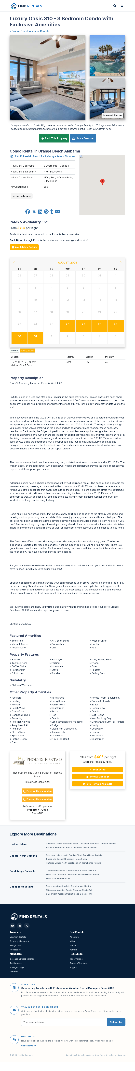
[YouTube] (12, 926)
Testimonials (16, 963)
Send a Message (99, 776)
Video (73, 941)
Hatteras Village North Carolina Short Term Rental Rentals (73, 863)
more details (23, 196)
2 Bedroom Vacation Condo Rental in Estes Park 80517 (72, 871)
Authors (73, 949)
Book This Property (55, 138)
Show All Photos (112, 115)
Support (74, 967)
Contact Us (27, 1045)
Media (73, 945)
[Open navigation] (122, 5)
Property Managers (19, 941)
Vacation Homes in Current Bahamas (98, 844)
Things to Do (16, 945)
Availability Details (25, 247)
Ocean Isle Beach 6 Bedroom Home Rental (66, 859)
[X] (27, 926)
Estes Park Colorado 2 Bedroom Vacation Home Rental (72, 874)
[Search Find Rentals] (114, 5)
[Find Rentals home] (26, 5)
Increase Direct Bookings (22, 959)
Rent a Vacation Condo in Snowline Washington (68, 886)
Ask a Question (84, 138)
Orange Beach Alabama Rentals (30, 31)
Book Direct (99, 769)
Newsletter (15, 949)
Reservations (76, 959)
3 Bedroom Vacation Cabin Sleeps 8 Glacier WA (69, 894)
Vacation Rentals (18, 937)
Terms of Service (78, 963)
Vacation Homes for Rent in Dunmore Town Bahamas (71, 847)
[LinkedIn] (19, 926)
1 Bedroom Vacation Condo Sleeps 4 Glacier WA (69, 890)
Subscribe (116, 1022)
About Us (74, 937)
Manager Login (17, 967)
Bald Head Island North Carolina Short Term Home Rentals (74, 855)
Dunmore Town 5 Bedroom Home (62, 844)
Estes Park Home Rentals (58, 878)
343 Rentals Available (99, 783)
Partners (14, 971)
